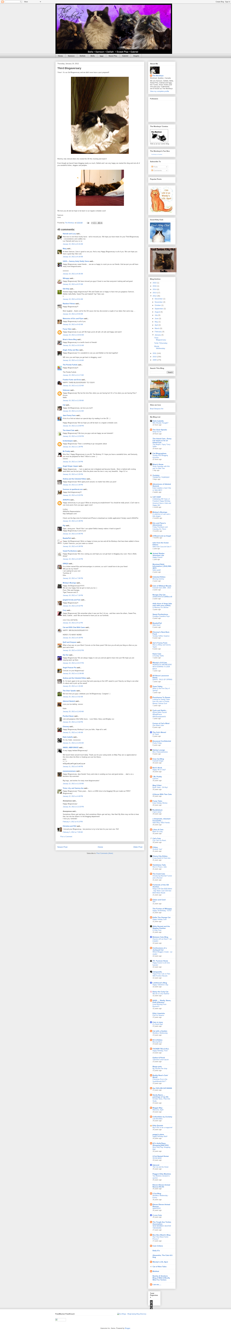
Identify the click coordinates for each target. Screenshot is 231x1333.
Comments (157, 170)
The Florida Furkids (70, 365)
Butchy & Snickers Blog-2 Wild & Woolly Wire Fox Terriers (161, 1278)
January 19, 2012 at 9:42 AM (73, 324)
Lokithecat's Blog (160, 983)
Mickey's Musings (69, 583)
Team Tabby (157, 686)
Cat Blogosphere (159, 453)
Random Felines (69, 304)
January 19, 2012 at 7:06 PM (73, 578)
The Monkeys (158, 76)
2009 (155, 360)
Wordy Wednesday (159, 347)
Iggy (101, 56)
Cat (64, 405)
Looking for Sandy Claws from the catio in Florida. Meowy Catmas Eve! (161, 701)
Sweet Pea (113, 56)
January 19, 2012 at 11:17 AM (73, 375)
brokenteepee (68, 441)
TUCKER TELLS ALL (161, 1049)
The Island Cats (68, 430)
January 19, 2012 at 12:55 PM (73, 436)
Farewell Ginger (158, 761)
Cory (64, 610)
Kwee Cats (157, 654)
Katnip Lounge (159, 750)
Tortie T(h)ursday (160, 343)
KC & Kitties (157, 1040)
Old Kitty (66, 289)
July (156, 315)
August (157, 312)
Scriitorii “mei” (157, 849)
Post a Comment (66, 836)
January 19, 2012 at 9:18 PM (73, 638)
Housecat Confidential (162, 741)
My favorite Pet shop (160, 1068)
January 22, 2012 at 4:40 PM (73, 796)
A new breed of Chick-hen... (162, 858)
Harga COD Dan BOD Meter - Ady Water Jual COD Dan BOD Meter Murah (162, 891)
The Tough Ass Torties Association (162, 1223)
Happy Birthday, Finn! (160, 1051)
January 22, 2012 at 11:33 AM (73, 784)
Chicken (155, 778)
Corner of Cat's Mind (161, 723)
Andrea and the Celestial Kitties (74, 479)
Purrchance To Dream (161, 697)
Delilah (82, 56)
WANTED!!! (157, 1208)
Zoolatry (156, 475)
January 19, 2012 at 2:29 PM (73, 485)
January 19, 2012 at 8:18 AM (73, 257)
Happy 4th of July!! (159, 770)
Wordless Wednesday (160, 1033)
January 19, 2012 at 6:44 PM (73, 559)
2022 (155, 283)
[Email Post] (88, 223)
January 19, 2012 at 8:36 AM (73, 274)
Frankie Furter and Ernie (72, 380)
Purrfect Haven (68, 716)
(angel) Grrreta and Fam (71, 600)
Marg (65, 249)
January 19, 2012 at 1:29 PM (73, 447)
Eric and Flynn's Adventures (159, 524)
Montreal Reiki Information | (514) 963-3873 (162, 566)
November (159, 302)
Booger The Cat (159, 595)
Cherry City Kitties (160, 856)
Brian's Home (158, 464)
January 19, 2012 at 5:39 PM (73, 521)
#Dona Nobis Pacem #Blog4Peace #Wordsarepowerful (160, 714)
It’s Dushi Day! (158, 1024)
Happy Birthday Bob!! (160, 1136)
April (157, 325)
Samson (71, 56)
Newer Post (62, 847)
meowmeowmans (69, 771)
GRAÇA (65, 563)
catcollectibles (158, 1119)
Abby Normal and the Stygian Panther (161, 927)
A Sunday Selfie (158, 656)
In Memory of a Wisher (160, 607)
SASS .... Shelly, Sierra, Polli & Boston (162, 1001)
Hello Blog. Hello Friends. (161, 823)
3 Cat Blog (157, 1193)
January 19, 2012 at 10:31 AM (73, 345)
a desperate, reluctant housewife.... (161, 820)
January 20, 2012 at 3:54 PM (73, 722)
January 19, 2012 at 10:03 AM (73, 335)
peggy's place (158, 1134)
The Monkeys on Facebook (156, 154)
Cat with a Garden (160, 1031)
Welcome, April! (158, 1110)
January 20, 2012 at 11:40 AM (73, 711)
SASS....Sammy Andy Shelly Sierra (76, 261)
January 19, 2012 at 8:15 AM (73, 244)
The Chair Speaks (69, 691)
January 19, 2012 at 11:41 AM (73, 411)
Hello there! (156, 625)
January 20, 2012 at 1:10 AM (73, 686)
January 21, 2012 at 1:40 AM (73, 732)
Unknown (66, 390)
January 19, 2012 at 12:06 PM (73, 426)
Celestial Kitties (159, 577)
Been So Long (157, 831)
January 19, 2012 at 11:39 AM (73, 400)
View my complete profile (159, 91)
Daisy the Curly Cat (160, 992)
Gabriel (125, 56)
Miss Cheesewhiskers (160, 752)
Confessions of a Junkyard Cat (160, 949)
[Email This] (92, 223)
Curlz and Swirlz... (160, 710)
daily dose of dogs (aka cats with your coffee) (162, 604)
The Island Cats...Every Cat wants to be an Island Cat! (162, 440)
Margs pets (157, 1066)
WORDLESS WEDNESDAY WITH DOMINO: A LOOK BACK (162, 667)
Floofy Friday (157, 743)
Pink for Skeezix (158, 1015)
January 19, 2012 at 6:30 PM (73, 546)
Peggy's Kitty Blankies (162, 1174)
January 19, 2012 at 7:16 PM (73, 595)
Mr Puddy (66, 451)
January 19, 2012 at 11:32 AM (73, 385)
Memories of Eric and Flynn (73, 318)
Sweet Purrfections (70, 551)
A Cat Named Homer (161, 1156)
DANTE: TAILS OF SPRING (162, 679)
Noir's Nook (157, 768)
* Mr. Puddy (157, 777)
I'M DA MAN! (157, 1158)
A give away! (157, 812)
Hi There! (156, 734)
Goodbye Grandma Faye (161, 616)
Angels (136, 56)
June (157, 318)
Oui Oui (66, 655)
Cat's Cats (157, 838)
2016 (155, 286)
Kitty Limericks (159, 1013)
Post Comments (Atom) (104, 853)
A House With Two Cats (162, 794)
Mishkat (156, 1271)
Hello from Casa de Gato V (162, 547)
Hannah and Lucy (69, 234)
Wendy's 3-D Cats (160, 663)
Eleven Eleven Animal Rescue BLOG (161, 1186)
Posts (155, 167)
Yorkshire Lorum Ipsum (161, 1060)
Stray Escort (157, 432)
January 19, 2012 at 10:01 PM (73, 650)
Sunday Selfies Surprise (161, 636)
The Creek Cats (159, 874)
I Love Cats (157, 1215)
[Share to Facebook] (99, 223)
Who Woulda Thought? (160, 423)
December (159, 299)
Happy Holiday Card (159, 919)
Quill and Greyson (69, 642)
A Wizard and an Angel (162, 536)
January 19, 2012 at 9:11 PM (73, 623)
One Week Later (158, 725)
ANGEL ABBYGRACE (71, 747)
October (158, 305)
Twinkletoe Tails (159, 865)
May (156, 322)
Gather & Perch (159, 1058)
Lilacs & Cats (158, 829)
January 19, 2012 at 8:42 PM (73, 606)
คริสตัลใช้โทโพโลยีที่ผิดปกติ (162, 597)
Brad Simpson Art (156, 409)
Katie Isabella (68, 737)
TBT (154, 902)
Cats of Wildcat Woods (162, 586)
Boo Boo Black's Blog (161, 1235)
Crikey (155, 847)
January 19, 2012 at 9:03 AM (73, 314)
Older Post (137, 847)
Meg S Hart (157, 785)
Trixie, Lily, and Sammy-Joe (73, 788)
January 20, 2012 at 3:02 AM (73, 697)
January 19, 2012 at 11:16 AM (73, 360)
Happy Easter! (158, 557)
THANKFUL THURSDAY (161, 477)
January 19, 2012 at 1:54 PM (73, 462)
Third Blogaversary (160, 339)
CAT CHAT (157, 497)
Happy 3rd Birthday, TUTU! (162, 910)
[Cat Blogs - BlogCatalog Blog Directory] (131, 1314)
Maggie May (157, 1108)
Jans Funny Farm (69, 415)
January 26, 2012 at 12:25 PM (73, 807)
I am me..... (157, 1284)
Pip (64, 525)
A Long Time (157, 930)
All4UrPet (66, 500)
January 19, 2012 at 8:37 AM (73, 284)
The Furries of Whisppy (162, 909)
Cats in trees (158, 1022)
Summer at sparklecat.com (73, 489)
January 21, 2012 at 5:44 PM (73, 766)
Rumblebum (157, 810)
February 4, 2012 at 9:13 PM (73, 822)
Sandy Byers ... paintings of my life (160, 1096)
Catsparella (157, 972)
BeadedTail (67, 538)
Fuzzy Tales (67, 329)
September (159, 309)
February (158, 332)
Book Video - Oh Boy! (160, 787)
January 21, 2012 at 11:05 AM (73, 743)
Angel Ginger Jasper (70, 466)
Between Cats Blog (160, 937)
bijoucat (156, 1165)
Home (60, 56)
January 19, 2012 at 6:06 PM (73, 534)
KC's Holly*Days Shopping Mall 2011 (161, 1144)
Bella (93, 56)
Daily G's (156, 1251)
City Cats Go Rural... (160, 840)
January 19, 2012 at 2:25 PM (73, 474)
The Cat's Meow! (159, 732)
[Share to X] (97, 223)
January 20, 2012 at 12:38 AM (73, 673)
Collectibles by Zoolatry (162, 1117)
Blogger (127, 1328)
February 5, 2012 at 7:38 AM (73, 832)
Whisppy (66, 278)
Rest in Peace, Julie (160, 867)
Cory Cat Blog (158, 759)
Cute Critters (158, 1246)
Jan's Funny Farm (160, 643)
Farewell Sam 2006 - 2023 (162, 588)
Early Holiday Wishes (160, 803)
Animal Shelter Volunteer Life (158, 554)
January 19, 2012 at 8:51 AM (73, 299)
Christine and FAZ (69, 826)
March (157, 328)
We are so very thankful (161, 994)
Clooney (66, 726)
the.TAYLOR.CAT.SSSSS (162, 1088)
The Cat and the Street (160, 1167)
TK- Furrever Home (160, 961)
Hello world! (157, 570)
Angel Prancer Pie (69, 667)
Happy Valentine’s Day (160, 985)
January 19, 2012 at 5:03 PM (73, 495)
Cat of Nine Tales (160, 1267)
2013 (155, 293)
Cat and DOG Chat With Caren (74, 627)
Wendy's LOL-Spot (160, 1262)
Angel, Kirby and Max (71, 350)
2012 (155, 296)
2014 (155, 289)
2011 (155, 353)
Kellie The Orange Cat (161, 917)
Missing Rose (157, 1042)
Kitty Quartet (158, 1125)
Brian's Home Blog (70, 339)
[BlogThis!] (94, 223)
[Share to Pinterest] (101, 223)
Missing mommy (158, 579)
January (158, 335)
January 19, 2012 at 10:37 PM (73, 663)
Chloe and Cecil (159, 900)
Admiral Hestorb (69, 701)
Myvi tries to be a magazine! (162, 1127)
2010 (155, 357)
